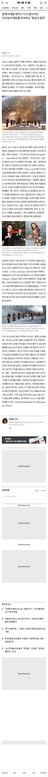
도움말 (36, 491)
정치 (14, 773)
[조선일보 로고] (24, 2)
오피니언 (5, 773)
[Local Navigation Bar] (2, 2)
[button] (2, 2)
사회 (33, 773)
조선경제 (43, 773)
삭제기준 (43, 491)
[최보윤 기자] (5, 421)
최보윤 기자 (5, 53)
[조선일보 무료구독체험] (24, 440)
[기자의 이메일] (10, 429)
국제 (24, 773)
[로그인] (45, 2)
